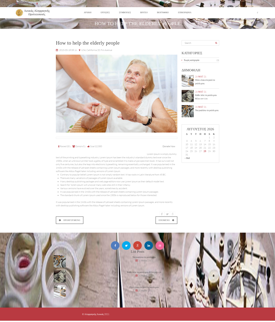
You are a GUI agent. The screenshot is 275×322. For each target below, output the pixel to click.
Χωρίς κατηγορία (191, 60)
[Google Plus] (137, 245)
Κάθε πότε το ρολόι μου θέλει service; (144, 272)
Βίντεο (144, 12)
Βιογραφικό (163, 12)
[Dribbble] (160, 245)
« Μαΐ (187, 158)
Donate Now (169, 146)
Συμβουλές (125, 12)
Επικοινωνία (184, 12)
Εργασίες (105, 12)
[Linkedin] (148, 245)
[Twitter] (126, 245)
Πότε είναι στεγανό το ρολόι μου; (144, 287)
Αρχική (87, 12)
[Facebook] (257, 12)
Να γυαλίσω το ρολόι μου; (207, 110)
